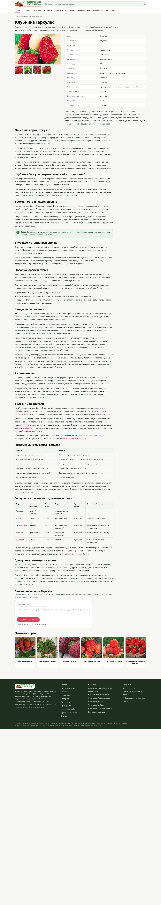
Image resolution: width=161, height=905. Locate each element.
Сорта (17, 10)
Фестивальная (21, 525)
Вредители (36, 10)
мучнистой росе (103, 414)
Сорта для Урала (95, 701)
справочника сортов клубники (75, 554)
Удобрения (47, 10)
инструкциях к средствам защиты (71, 438)
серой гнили (49, 422)
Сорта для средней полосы (100, 708)
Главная (17, 16)
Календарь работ (83, 10)
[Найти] (144, 4)
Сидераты (59, 10)
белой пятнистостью (24, 414)
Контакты (127, 701)
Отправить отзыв (29, 620)
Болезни (25, 10)
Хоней (18, 518)
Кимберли (20, 540)
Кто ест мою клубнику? (98, 694)
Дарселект (20, 532)
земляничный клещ (23, 428)
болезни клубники (94, 435)
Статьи (113, 10)
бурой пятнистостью (97, 411)
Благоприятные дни (96, 712)
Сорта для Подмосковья (99, 698)
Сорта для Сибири (96, 705)
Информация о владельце (134, 698)
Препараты (69, 10)
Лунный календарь (100, 10)
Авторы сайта (129, 688)
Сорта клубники (68, 688)
